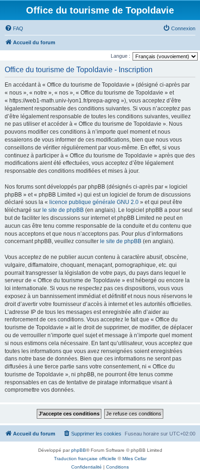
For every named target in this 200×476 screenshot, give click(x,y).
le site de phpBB (63, 210)
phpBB (78, 450)
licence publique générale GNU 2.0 (94, 202)
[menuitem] (14, 28)
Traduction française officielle (85, 458)
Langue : (120, 56)
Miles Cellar (134, 458)
